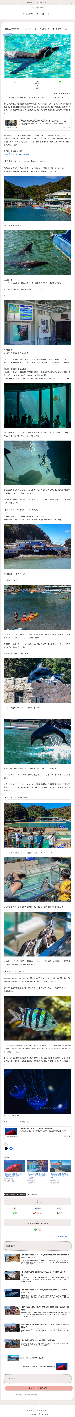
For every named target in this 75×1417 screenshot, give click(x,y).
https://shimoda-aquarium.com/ (16, 154)
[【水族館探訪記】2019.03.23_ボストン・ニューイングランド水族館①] (37, 1166)
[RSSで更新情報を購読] (39, 1229)
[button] (37, 87)
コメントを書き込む (39, 1388)
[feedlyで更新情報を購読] (35, 1229)
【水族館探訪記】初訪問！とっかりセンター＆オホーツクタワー (59, 1176)
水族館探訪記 (21, 1194)
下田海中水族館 (33, 1194)
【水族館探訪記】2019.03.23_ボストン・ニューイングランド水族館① (37, 1176)
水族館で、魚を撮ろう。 (37, 2)
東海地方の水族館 (10, 1194)
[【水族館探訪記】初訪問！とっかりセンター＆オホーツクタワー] (60, 1166)
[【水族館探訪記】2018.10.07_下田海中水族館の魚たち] (14, 1166)
